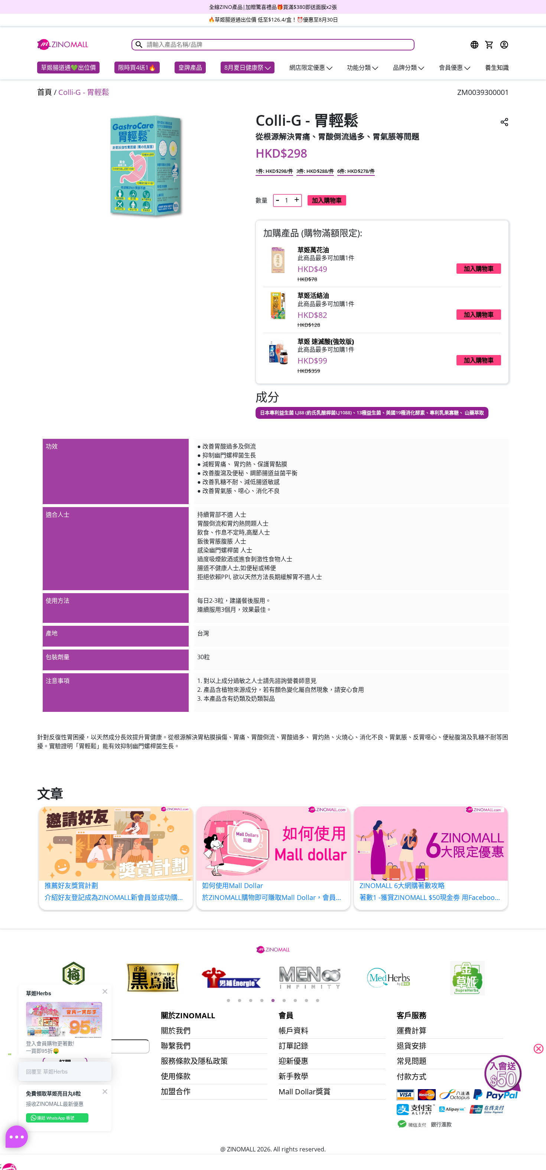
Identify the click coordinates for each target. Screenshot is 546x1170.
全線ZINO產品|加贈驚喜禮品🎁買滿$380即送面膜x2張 (273, 6)
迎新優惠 (293, 1061)
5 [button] (273, 1001)
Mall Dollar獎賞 (305, 1091)
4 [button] (262, 1001)
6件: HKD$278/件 (356, 171)
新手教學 (293, 1076)
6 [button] (284, 1001)
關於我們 (176, 1031)
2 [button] (239, 1001)
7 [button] (295, 1001)
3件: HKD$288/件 (315, 171)
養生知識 (497, 67)
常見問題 (411, 1061)
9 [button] (317, 1001)
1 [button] (228, 1001)
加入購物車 (327, 200)
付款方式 (411, 1077)
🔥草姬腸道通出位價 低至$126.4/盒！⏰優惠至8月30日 (273, 19)
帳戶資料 (293, 1031)
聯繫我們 (176, 1046)
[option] (273, 7)
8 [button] (306, 1001)
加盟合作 (176, 1091)
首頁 (44, 92)
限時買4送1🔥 (137, 67)
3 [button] (250, 1001)
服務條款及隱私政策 (194, 1061)
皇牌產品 (190, 67)
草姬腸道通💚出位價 (68, 67)
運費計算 (411, 1031)
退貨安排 (411, 1046)
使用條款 (176, 1076)
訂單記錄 (293, 1046)
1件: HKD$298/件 (274, 171)
